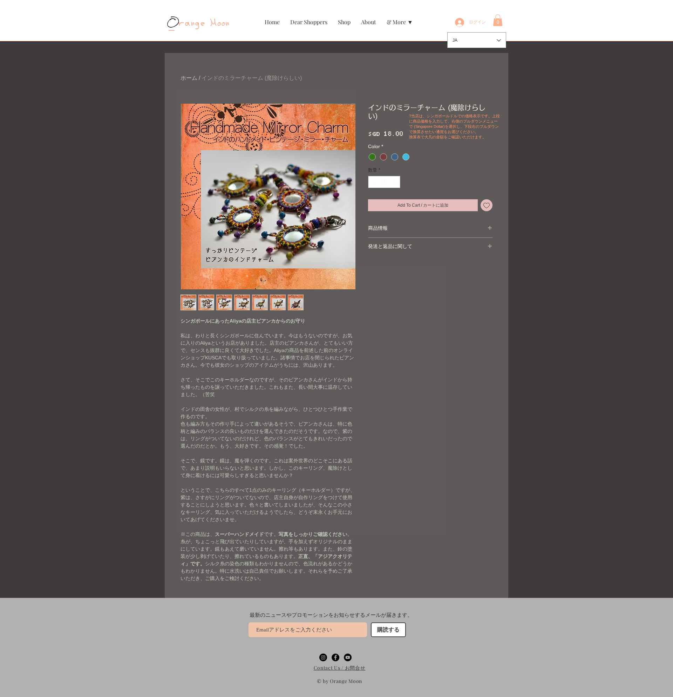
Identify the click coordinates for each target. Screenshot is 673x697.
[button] (344, 22)
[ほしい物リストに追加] (486, 205)
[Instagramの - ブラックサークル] (323, 657)
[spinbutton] (384, 182)
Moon (218, 23)
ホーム (189, 78)
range (187, 23)
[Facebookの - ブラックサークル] (335, 657)
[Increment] (395, 182)
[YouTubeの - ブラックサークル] (348, 657)
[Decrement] (373, 182)
